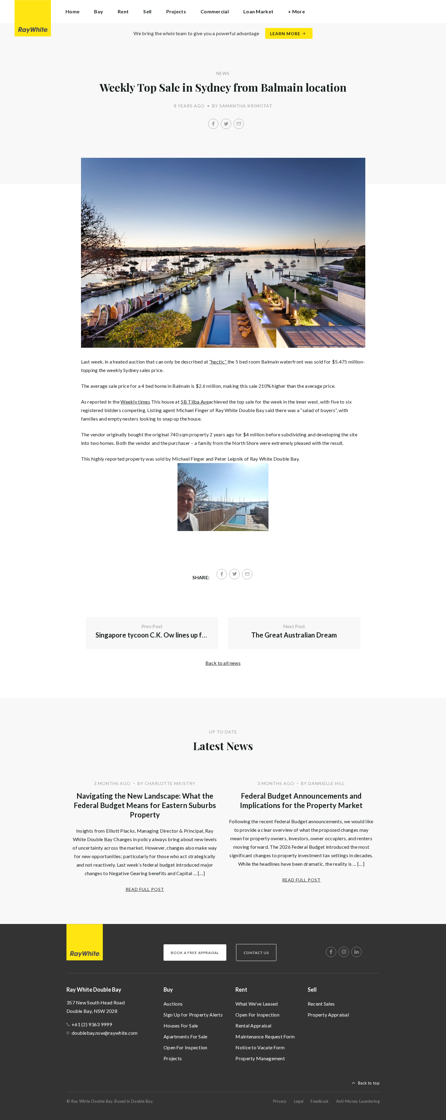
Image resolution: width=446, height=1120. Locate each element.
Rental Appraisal (253, 1025)
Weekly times (135, 401)
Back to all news (223, 663)
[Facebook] (213, 124)
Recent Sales (321, 1004)
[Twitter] (226, 124)
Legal (299, 1101)
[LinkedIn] (356, 952)
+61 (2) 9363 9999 (92, 1024)
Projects (176, 11)
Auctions (173, 1004)
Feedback (320, 1101)
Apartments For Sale (186, 1036)
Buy (168, 989)
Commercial (215, 11)
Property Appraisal (328, 1014)
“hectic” (218, 361)
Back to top (369, 1083)
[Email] (239, 124)
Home (72, 11)
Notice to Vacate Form (260, 1047)
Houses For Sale (181, 1025)
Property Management (260, 1058)
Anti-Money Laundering (358, 1101)
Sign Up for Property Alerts (193, 1014)
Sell (312, 989)
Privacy (280, 1101)
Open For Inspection (186, 1047)
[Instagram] (344, 952)
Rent (241, 989)
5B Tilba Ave (195, 401)
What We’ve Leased (256, 1004)
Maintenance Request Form (265, 1036)
